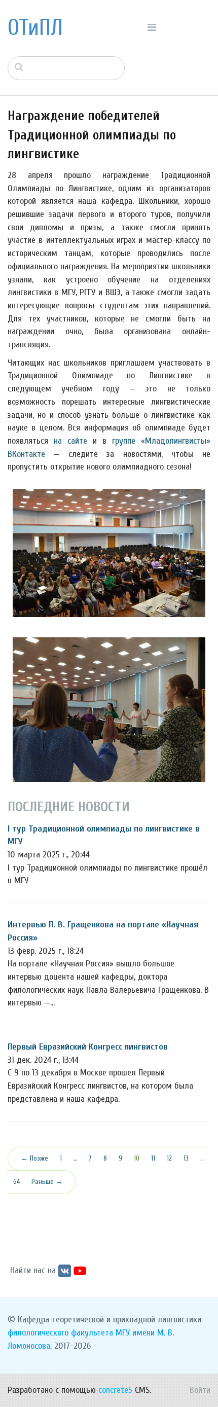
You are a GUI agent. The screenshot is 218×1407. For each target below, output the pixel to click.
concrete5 (115, 1390)
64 (16, 1181)
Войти (200, 1390)
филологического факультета (60, 1332)
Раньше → (47, 1181)
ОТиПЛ (35, 28)
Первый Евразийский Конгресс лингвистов (88, 1046)
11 (153, 1158)
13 (186, 1158)
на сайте (70, 441)
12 (169, 1158)
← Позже (34, 1158)
